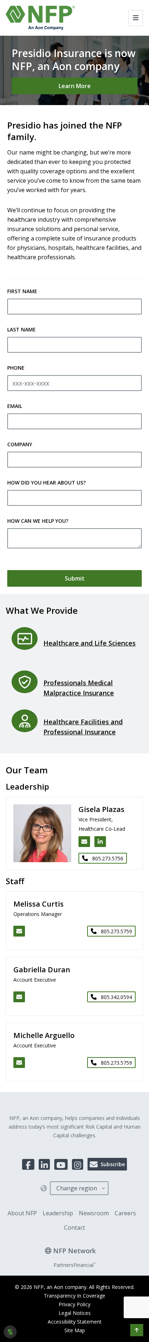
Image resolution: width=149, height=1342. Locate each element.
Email (14, 406)
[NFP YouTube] (61, 1164)
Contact (74, 1228)
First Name (22, 291)
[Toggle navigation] (136, 18)
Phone (16, 367)
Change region (76, 1188)
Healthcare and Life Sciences (89, 643)
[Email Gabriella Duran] (19, 996)
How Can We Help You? (37, 520)
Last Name (21, 329)
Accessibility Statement (75, 1321)
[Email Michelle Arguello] (19, 1062)
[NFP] (40, 18)
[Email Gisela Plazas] (84, 841)
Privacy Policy (74, 1304)
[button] (136, 1330)
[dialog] (10, 1331)
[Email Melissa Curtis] (19, 931)
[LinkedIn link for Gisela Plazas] (100, 841)
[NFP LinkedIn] (44, 1164)
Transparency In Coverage (74, 1295)
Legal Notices (75, 1313)
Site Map (74, 1330)
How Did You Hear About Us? (46, 482)
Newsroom (94, 1213)
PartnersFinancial (74, 1264)
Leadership (58, 1213)
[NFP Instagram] (77, 1164)
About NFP (22, 1213)
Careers (125, 1213)
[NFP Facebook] (28, 1164)
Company (19, 444)
